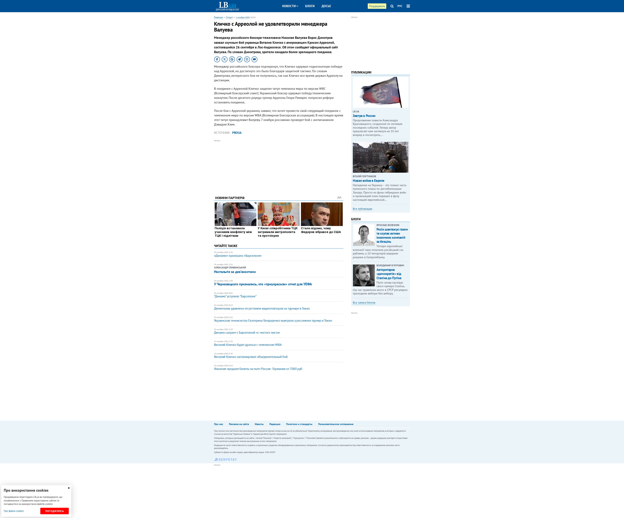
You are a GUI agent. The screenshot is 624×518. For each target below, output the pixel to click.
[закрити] (69, 488)
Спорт (229, 17)
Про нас (218, 424)
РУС (399, 6)
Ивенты (259, 424)
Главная (218, 17)
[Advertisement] (278, 165)
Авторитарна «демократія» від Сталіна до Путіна (389, 273)
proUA (237, 133)
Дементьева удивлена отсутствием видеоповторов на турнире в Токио (262, 308)
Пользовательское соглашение (335, 424)
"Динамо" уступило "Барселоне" (235, 296)
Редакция (274, 424)
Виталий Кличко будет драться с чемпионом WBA (248, 345)
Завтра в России (364, 115)
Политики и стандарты (299, 424)
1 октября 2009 (243, 17)
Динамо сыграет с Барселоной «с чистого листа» (247, 332)
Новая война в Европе (368, 180)
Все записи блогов (364, 302)
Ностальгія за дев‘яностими (235, 271)
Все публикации (362, 209)
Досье (326, 6)
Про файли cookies (14, 510)
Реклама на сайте (239, 424)
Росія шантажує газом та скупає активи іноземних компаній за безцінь (392, 235)
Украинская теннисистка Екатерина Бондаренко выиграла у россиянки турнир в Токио (273, 320)
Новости (289, 6)
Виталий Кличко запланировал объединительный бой (251, 357)
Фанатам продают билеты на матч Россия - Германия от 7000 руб (258, 369)
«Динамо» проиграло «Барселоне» (238, 255)
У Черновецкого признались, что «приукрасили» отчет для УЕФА (263, 284)
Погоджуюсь (54, 511)
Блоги (310, 6)
